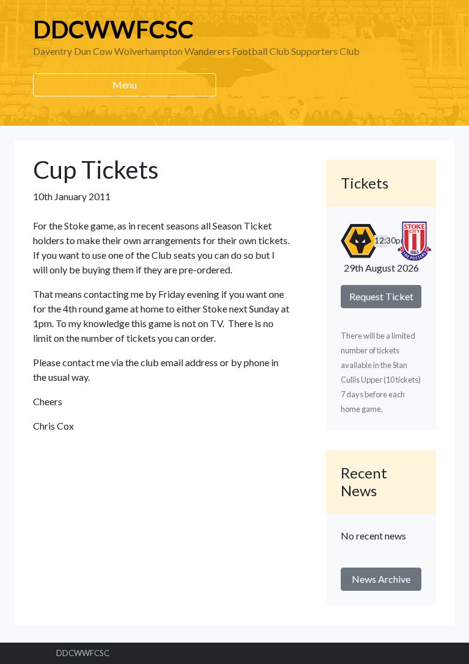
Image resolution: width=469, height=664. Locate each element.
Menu (124, 84)
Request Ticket (381, 296)
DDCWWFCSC (113, 29)
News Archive (381, 579)
